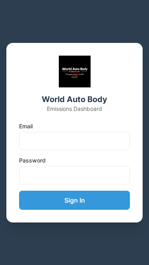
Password (32, 160)
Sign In (74, 200)
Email (26, 126)
